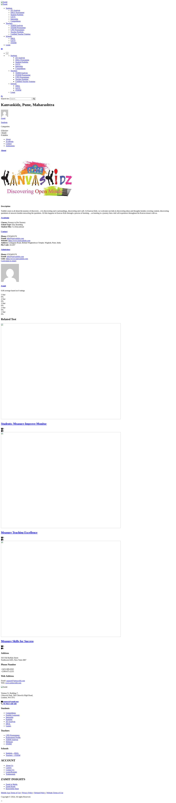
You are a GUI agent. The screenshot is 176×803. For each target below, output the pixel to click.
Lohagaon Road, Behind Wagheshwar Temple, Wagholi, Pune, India (31, 243)
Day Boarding (12, 225)
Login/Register (11, 772)
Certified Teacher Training (20, 34)
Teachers (9, 23)
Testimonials (10, 774)
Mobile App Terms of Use (11, 793)
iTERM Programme (18, 28)
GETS (13, 17)
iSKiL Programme (17, 13)
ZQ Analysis (15, 10)
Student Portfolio (17, 15)
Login (8, 45)
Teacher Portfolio (17, 32)
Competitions (16, 21)
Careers (8, 768)
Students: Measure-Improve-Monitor (24, 423)
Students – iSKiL (12, 753)
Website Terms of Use (55, 793)
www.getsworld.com (13, 683)
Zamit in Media (11, 784)
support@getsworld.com (15, 681)
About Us (9, 765)
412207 (8, 245)
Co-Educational (12, 227)
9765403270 (9, 236)
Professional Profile (13, 737)
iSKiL (13, 38)
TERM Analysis (17, 25)
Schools (9, 36)
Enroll (4, 133)
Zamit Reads (10, 786)
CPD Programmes (17, 30)
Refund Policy (40, 793)
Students (9, 8)
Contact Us (10, 770)
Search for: (5, 99)
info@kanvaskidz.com (15, 238)
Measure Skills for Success (17, 641)
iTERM (13, 43)
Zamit (3, 118)
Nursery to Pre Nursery (13, 222)
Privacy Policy (27, 793)
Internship (14, 19)
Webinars (9, 742)
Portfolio (9, 719)
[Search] (34, 99)
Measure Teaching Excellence (19, 532)
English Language (13, 715)
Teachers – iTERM (13, 755)
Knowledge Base (12, 789)
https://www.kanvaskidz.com (19, 241)
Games (8, 726)
